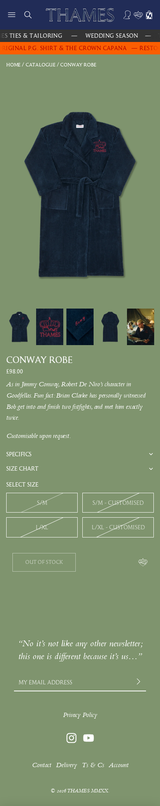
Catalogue (41, 64)
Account (119, 765)
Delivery (66, 765)
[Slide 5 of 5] (140, 327)
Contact (41, 765)
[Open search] (28, 14)
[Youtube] (88, 738)
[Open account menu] (127, 14)
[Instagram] (71, 738)
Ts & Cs (93, 765)
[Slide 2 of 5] (49, 327)
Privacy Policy (80, 715)
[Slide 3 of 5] (80, 327)
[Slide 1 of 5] (19, 327)
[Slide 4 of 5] (110, 327)
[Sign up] (139, 682)
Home (13, 64)
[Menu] (12, 15)
